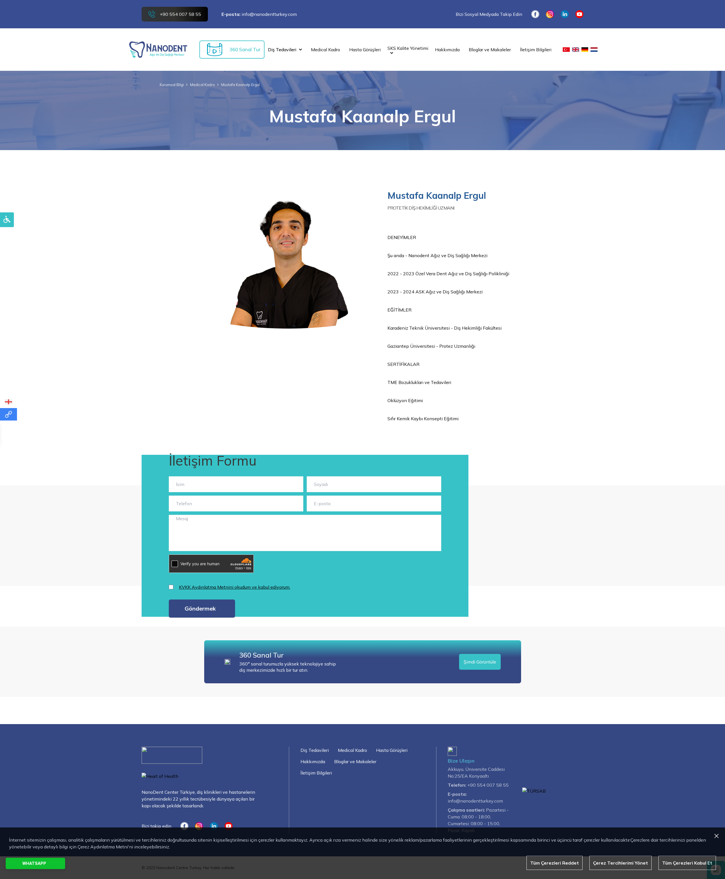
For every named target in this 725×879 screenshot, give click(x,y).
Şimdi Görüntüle (480, 662)
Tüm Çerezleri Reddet (554, 863)
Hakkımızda (312, 761)
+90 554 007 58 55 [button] (180, 14)
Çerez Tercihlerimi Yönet (620, 863)
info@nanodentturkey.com (269, 14)
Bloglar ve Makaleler (355, 761)
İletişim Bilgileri (316, 773)
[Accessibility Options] (7, 219)
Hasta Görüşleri (392, 750)
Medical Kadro (202, 84)
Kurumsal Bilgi (172, 84)
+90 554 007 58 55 (488, 785)
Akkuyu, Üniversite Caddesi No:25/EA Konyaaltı (476, 772)
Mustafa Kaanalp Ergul (240, 84)
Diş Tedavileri (282, 49)
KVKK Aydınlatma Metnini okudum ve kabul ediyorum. (234, 587)
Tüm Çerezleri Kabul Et (687, 863)
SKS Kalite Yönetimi (407, 48)
